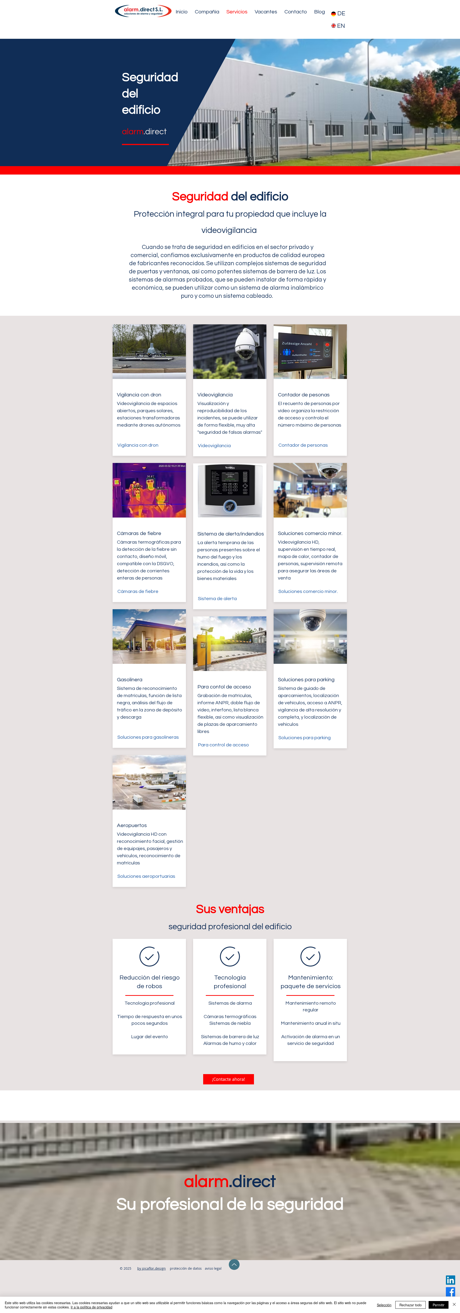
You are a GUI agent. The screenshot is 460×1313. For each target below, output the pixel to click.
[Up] (234, 1264)
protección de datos (186, 1268)
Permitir (438, 1304)
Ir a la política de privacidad (91, 1307)
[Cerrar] (454, 1305)
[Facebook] (450, 1291)
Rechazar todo (410, 1304)
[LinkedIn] (450, 1280)
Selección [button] (384, 1304)
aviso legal (213, 1268)
